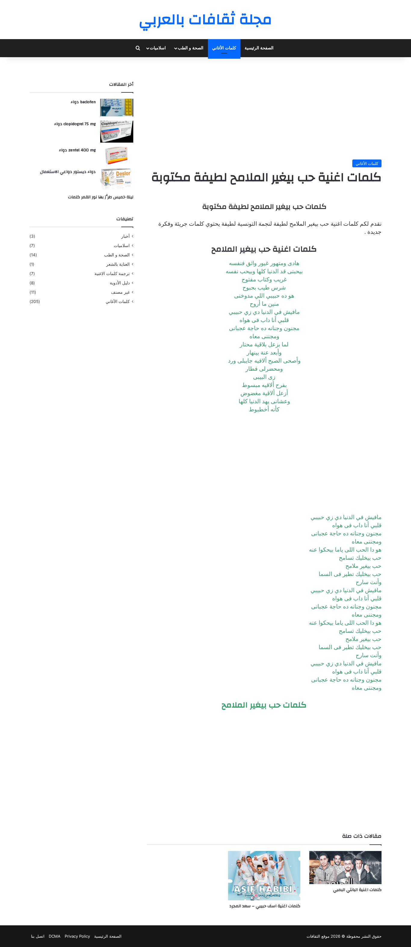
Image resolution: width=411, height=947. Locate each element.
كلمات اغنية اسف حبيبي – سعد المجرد (264, 906)
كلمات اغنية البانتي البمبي (357, 890)
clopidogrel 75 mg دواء (75, 124)
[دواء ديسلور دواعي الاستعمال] (116, 179)
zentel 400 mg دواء (77, 150)
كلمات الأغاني (224, 48)
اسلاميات (158, 48)
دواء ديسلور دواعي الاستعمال (68, 172)
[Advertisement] (264, 108)
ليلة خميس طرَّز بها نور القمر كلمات (100, 197)
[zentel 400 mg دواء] (116, 155)
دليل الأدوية (120, 282)
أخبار (125, 236)
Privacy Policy (77, 936)
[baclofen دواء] (116, 107)
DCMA (54, 936)
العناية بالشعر (118, 264)
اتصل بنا (38, 936)
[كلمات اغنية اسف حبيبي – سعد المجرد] (264, 875)
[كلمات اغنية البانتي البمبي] (345, 867)
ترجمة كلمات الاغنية (112, 273)
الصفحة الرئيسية (259, 48)
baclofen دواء (83, 102)
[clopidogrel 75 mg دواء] (116, 132)
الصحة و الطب (190, 48)
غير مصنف (120, 292)
